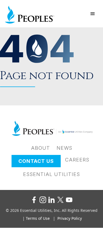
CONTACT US (36, 161)
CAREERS (77, 160)
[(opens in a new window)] (34, 200)
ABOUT (40, 148)
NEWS (64, 148)
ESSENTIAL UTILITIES (51, 174)
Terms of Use (38, 218)
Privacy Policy (69, 218)
